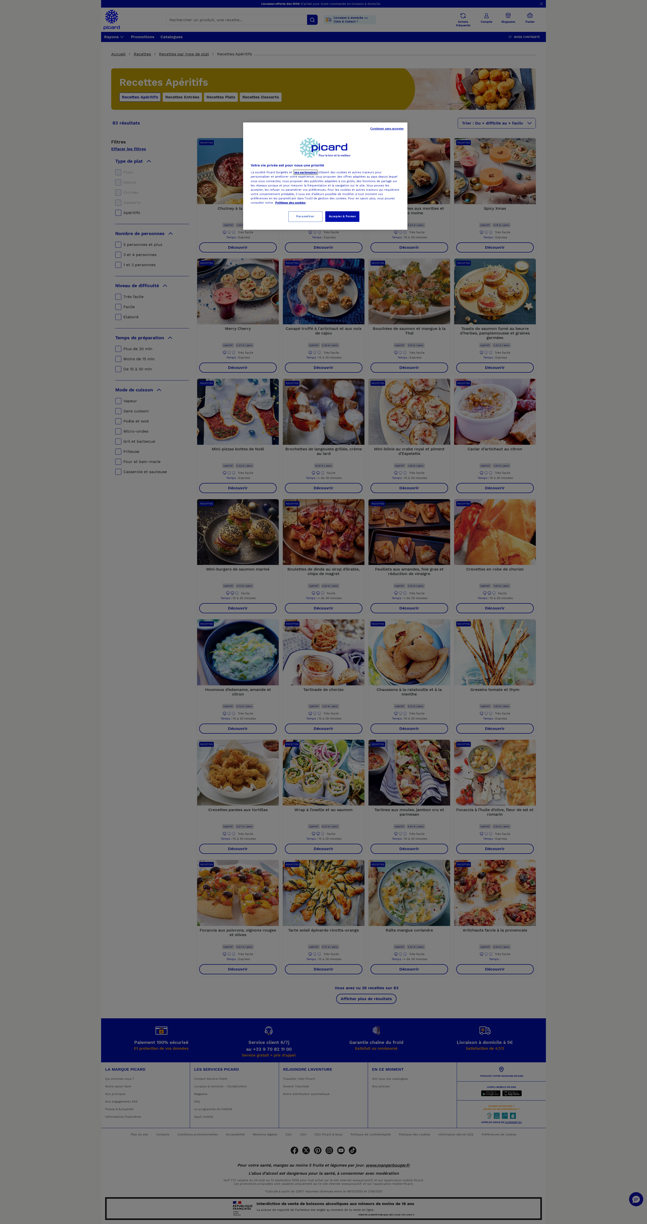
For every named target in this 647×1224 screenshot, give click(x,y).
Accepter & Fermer (342, 216)
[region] (325, 176)
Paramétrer (305, 216)
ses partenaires (305, 172)
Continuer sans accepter (387, 128)
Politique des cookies (290, 202)
